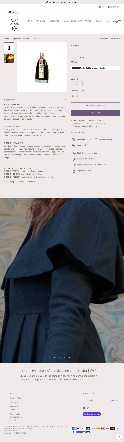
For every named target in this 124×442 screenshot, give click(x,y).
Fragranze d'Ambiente (20, 39)
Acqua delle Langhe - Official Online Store (30, 426)
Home (6, 39)
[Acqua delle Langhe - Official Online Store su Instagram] (103, 7)
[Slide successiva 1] (59, 357)
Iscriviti (114, 400)
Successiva (115, 39)
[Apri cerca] (108, 20)
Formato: (77, 91)
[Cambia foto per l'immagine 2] (9, 58)
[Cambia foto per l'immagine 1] (9, 47)
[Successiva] (104, 21)
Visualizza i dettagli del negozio (85, 126)
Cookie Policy (16, 402)
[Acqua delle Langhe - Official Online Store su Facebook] (100, 7)
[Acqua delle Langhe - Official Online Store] (14, 21)
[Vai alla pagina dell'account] (113, 20)
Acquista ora (95, 113)
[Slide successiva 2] (62, 357)
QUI (29, 376)
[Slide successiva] (69, 357)
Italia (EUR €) (113, 7)
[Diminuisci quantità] (73, 83)
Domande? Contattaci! (85, 159)
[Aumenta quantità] (80, 83)
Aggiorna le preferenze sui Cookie (16, 417)
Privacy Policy (16, 398)
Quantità (74, 79)
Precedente (103, 39)
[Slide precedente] (54, 357)
